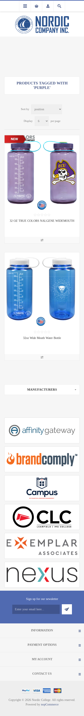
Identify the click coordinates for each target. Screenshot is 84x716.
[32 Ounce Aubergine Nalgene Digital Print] (42, 172)
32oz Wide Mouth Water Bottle (42, 338)
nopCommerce (50, 704)
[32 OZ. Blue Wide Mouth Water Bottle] (42, 289)
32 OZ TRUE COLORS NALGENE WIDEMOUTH (42, 220)
